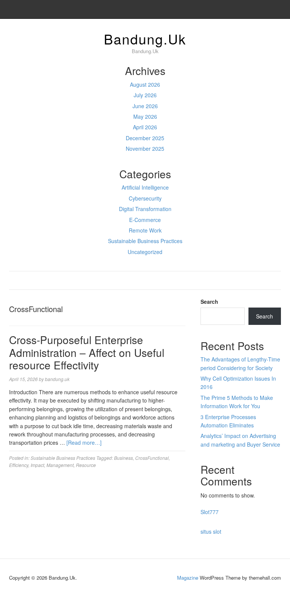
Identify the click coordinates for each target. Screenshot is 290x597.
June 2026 (145, 106)
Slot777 (210, 512)
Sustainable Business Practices (145, 241)
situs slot (211, 531)
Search (209, 301)
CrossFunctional (152, 458)
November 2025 (145, 148)
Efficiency (18, 465)
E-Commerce (145, 219)
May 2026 (145, 116)
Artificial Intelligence (145, 187)
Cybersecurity (145, 198)
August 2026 (145, 84)
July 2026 (145, 95)
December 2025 (145, 138)
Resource (86, 465)
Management (60, 465)
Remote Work (145, 230)
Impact (37, 465)
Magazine (187, 577)
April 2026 (145, 127)
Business (123, 458)
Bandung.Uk (145, 38)
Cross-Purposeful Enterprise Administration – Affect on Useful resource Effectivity (86, 352)
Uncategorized (145, 252)
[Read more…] (84, 442)
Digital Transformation (145, 209)
